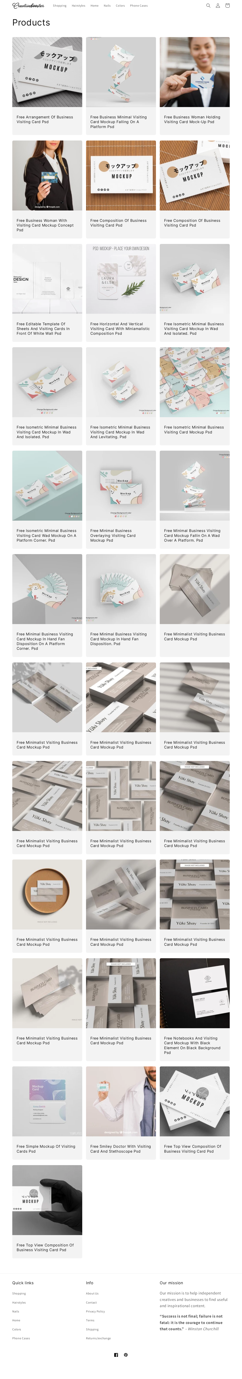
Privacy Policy (95, 1311)
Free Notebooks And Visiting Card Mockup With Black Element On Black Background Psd (192, 1045)
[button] (208, 5)
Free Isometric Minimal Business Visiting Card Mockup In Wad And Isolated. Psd (194, 329)
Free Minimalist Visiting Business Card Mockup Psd (194, 636)
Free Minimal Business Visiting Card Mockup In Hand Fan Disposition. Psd (118, 639)
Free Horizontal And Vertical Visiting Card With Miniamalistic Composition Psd (120, 329)
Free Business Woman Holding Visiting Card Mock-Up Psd (192, 119)
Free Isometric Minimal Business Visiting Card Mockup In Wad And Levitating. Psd (120, 432)
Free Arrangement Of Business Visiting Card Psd (45, 119)
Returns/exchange (98, 1338)
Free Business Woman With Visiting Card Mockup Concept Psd (45, 225)
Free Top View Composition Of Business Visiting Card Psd (192, 1148)
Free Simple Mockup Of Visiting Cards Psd (46, 1148)
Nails (15, 1311)
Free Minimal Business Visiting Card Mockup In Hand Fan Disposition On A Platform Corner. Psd (45, 641)
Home (16, 1320)
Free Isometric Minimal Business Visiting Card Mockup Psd (194, 429)
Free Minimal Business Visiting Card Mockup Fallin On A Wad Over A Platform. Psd (192, 535)
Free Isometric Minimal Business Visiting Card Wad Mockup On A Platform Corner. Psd (46, 535)
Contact (91, 1302)
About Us (92, 1293)
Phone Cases (21, 1338)
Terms (90, 1320)
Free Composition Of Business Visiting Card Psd (118, 223)
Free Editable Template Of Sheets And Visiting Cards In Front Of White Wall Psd (43, 329)
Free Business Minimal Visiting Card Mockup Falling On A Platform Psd (118, 122)
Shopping (19, 1293)
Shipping (92, 1329)
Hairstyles (19, 1302)
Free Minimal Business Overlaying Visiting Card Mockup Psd (113, 535)
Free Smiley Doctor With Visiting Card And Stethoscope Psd (120, 1148)
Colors (16, 1329)
